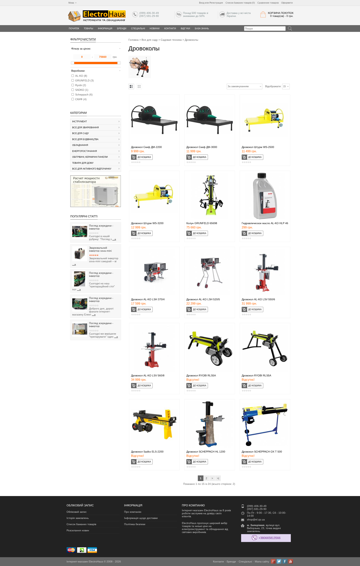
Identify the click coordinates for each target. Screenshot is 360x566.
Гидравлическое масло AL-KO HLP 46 (265, 223)
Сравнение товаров (268, 3)
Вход (201, 3)
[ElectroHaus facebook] (285, 561)
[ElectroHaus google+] (273, 561)
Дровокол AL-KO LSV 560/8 (147, 375)
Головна (133, 39)
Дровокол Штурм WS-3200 (147, 223)
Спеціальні (138, 28)
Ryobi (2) (80, 85)
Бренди (121, 28)
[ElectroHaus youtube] (290, 561)
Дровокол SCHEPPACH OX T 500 (262, 451)
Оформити (287, 3)
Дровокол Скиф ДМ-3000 (201, 147)
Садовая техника (171, 39)
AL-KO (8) (81, 75)
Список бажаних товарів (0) (240, 3)
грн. (115, 56)
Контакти (170, 28)
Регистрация (216, 3)
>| (218, 478)
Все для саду (150, 39)
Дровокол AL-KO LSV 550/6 (258, 299)
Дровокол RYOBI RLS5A (201, 375)
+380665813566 (269, 538)
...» (114, 239)
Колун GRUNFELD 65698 (201, 223)
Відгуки (185, 28)
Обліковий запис (77, 511)
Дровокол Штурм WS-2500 (258, 147)
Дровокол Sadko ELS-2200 (147, 451)
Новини (155, 28)
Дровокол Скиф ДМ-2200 (146, 147)
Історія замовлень (78, 517)
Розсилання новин (78, 530)
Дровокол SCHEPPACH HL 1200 (205, 451)
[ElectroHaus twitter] (279, 561)
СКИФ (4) (81, 99)
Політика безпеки (134, 524)
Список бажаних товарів (81, 524)
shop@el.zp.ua (256, 519)
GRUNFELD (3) (84, 80)
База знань (202, 28)
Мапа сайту (262, 561)
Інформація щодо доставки (141, 517)
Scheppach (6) (84, 94)
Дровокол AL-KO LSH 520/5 (203, 299)
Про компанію (132, 511)
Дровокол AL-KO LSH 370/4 (148, 299)
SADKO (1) (81, 89)
